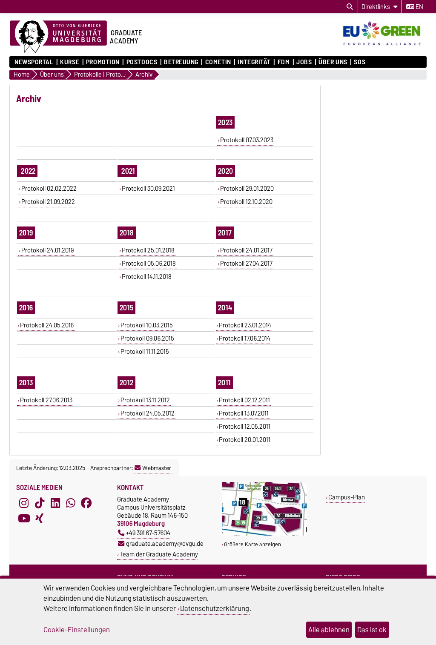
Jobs (304, 62)
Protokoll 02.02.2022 (49, 188)
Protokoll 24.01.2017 (246, 250)
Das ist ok (372, 630)
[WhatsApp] (70, 502)
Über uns (332, 62)
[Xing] (39, 518)
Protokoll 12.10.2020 (246, 202)
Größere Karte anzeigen (252, 544)
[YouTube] (24, 518)
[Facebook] (86, 502)
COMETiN (218, 62)
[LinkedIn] (55, 502)
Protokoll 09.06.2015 (147, 338)
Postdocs (141, 62)
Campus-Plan (346, 497)
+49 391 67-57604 (148, 532)
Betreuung (181, 62)
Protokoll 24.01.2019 (47, 250)
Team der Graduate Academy (159, 554)
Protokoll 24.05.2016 (47, 325)
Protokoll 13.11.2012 (145, 400)
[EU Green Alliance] (383, 46)
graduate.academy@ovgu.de (165, 543)
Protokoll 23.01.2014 (245, 325)
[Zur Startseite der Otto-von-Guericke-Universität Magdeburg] (58, 37)
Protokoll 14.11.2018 (147, 277)
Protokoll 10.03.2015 (146, 325)
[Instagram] (24, 502)
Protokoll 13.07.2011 (244, 413)
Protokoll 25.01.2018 (148, 250)
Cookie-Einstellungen (76, 630)
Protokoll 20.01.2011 (244, 440)
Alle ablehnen (329, 630)
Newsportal (34, 62)
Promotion (103, 62)
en (418, 7)
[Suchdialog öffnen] (349, 7)
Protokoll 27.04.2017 (246, 263)
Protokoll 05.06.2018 (149, 263)
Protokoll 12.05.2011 (244, 426)
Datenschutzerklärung (214, 608)
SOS (359, 62)
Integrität (254, 62)
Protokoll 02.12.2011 (244, 400)
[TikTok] (39, 502)
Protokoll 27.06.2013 (46, 400)
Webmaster (156, 468)
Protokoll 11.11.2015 (144, 352)
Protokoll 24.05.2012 (147, 413)
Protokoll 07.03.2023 (246, 140)
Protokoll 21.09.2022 (48, 202)
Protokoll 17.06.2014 (244, 338)
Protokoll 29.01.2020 (247, 188)
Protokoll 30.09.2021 (148, 188)
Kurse (69, 62)
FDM (284, 62)
